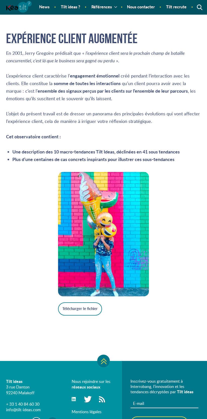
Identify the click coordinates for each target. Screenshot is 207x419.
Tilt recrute (176, 7)
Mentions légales (86, 411)
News (44, 7)
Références (101, 7)
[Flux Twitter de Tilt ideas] (87, 399)
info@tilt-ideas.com (23, 409)
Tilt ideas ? (70, 7)
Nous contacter (141, 7)
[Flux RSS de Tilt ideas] (102, 399)
